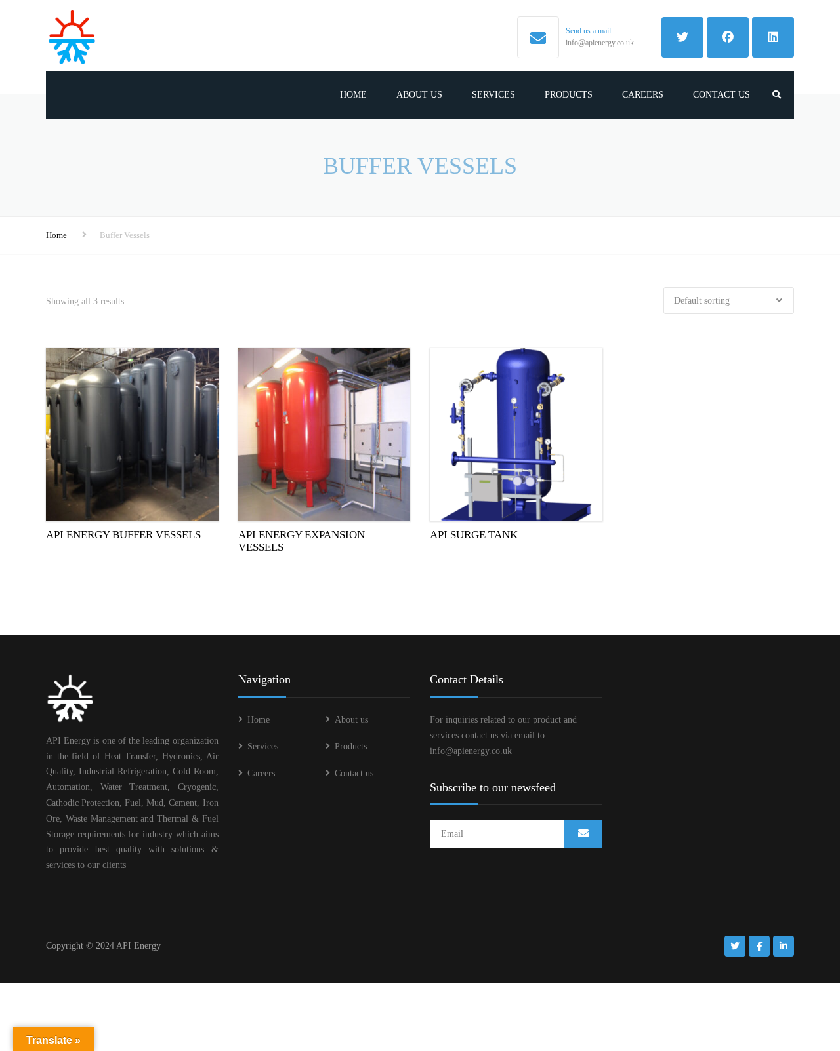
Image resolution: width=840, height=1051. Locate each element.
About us (419, 95)
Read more (132, 432)
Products (569, 95)
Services (493, 95)
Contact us (721, 95)
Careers (642, 95)
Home (353, 95)
